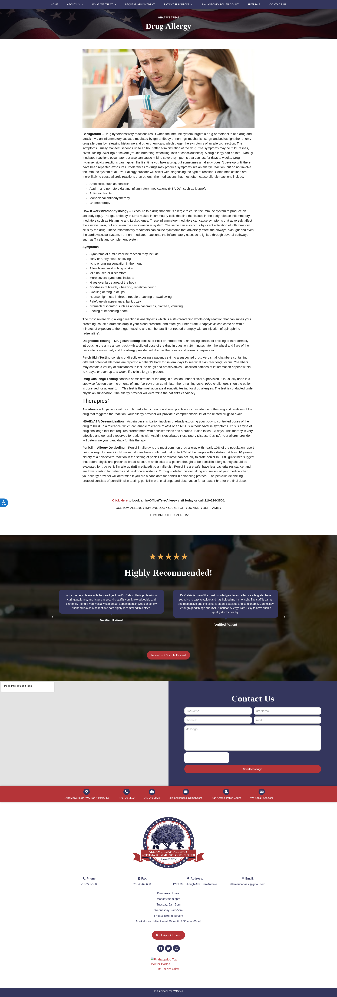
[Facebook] (160, 948)
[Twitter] (168, 948)
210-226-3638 (152, 797)
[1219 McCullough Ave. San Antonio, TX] (86, 792)
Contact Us (277, 4)
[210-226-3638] (152, 792)
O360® (178, 991)
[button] (52, 617)
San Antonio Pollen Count (220, 4)
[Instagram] (176, 948)
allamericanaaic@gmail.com (186, 797)
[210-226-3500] (126, 792)
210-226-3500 (126, 797)
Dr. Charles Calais (168, 969)
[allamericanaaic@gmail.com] (186, 792)
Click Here (120, 500)
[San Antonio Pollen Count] (226, 792)
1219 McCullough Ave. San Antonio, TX (86, 797)
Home (54, 4)
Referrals (254, 4)
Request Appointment (140, 4)
